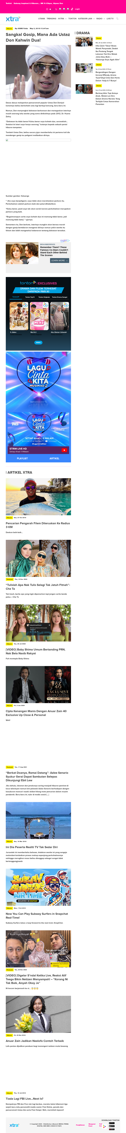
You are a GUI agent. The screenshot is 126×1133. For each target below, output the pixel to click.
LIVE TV (110, 19)
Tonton (72, 19)
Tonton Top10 (30, 297)
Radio (99, 19)
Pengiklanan (80, 1125)
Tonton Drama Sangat (59, 297)
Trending (51, 19)
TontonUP (15, 297)
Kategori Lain (85, 19)
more (38, 342)
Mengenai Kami (92, 1125)
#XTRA (61, 19)
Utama (41, 19)
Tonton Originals (44, 297)
